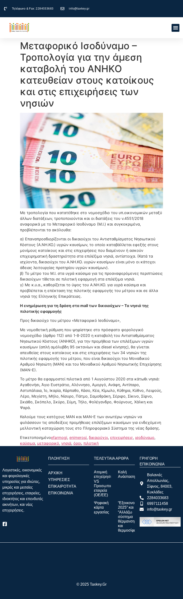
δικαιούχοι (98, 437)
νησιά (66, 443)
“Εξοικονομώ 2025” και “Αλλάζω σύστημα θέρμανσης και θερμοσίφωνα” (130, 516)
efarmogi (59, 437)
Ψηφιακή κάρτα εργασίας (101, 507)
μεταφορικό (48, 443)
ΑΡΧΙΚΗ (55, 473)
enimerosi (78, 437)
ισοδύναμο (144, 437)
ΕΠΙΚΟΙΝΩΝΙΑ (60, 493)
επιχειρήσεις (121, 437)
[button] (175, 28)
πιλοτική (91, 443)
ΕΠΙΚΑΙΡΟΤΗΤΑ (62, 486)
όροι (77, 443)
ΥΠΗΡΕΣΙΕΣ (59, 480)
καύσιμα (27, 443)
